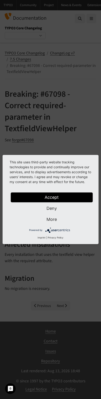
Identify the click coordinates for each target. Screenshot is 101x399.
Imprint (42, 237)
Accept (52, 197)
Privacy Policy (55, 237)
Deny (52, 208)
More (52, 219)
